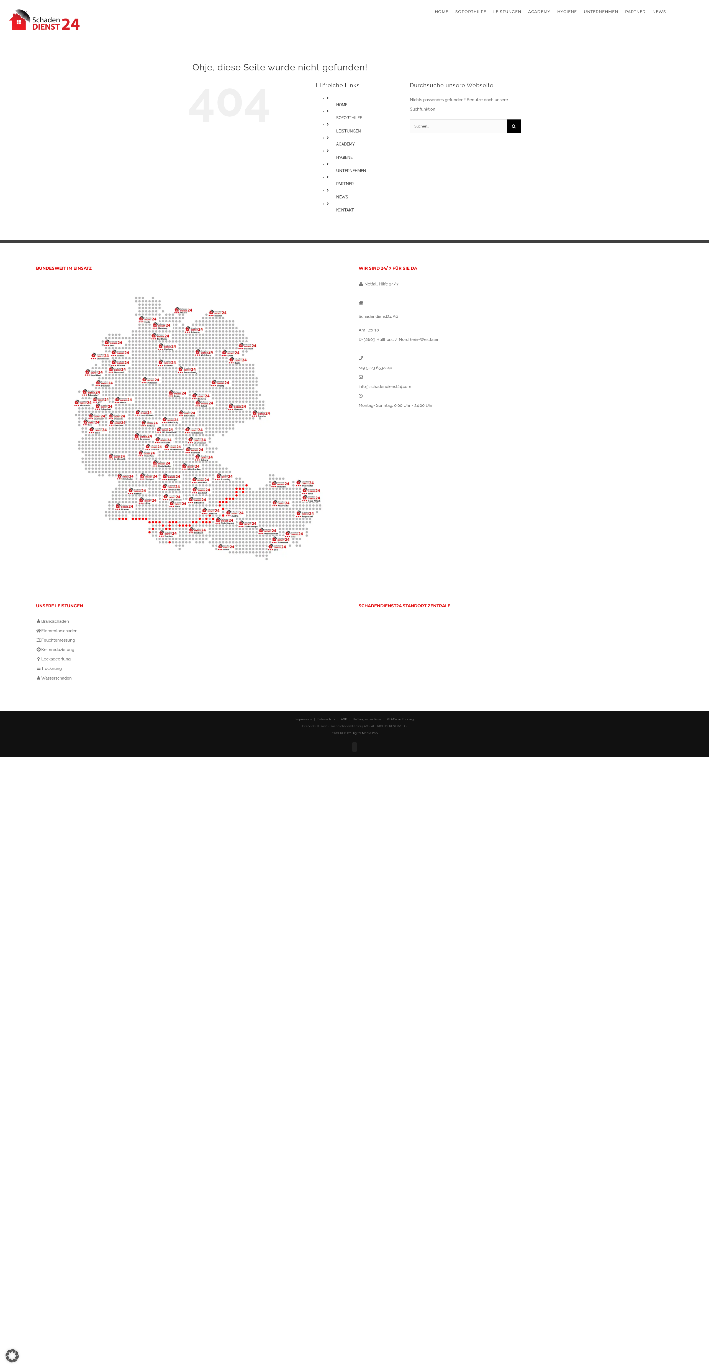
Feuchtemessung (58, 640)
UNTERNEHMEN (351, 171)
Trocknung (51, 668)
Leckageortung (56, 659)
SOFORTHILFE (349, 118)
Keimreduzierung (57, 649)
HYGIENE (344, 157)
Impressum (304, 719)
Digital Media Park (365, 733)
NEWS (342, 197)
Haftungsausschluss (367, 719)
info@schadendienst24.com (385, 386)
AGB (344, 719)
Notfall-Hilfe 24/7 (381, 284)
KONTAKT (345, 210)
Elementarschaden (59, 630)
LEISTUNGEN (348, 131)
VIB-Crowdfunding (400, 719)
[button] (12, 1356)
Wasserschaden (56, 678)
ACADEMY (345, 144)
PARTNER (345, 184)
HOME (341, 105)
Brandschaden (55, 621)
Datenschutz (326, 719)
